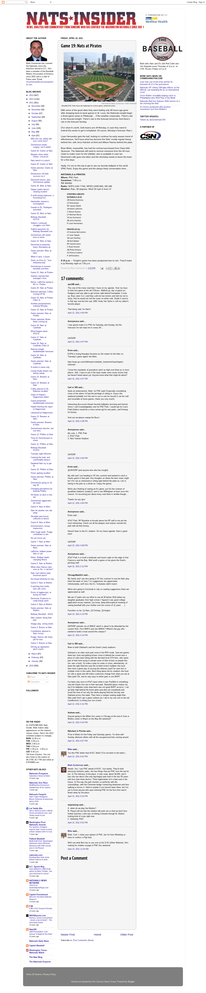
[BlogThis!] (110, 268)
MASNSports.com (37, 916)
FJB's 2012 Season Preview (40, 908)
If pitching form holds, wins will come (40, 587)
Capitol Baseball (36, 946)
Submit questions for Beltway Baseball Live (41, 230)
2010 (31, 666)
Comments (35, 682)
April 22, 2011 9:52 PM (78, 823)
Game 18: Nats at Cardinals (38, 326)
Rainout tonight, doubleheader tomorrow (42, 350)
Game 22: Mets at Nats (41, 241)
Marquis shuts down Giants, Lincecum (39, 155)
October (35, 113)
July (34, 124)
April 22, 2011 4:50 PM (78, 458)
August (35, 121)
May (34, 132)
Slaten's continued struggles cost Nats (40, 224)
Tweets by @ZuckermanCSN (152, 120)
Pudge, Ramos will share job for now (41, 638)
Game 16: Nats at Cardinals (38, 356)
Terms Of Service (33, 974)
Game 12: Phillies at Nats (42, 434)
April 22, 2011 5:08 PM (78, 545)
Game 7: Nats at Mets (40, 542)
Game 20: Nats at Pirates (42, 288)
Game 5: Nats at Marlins (41, 583)
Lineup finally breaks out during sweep (41, 372)
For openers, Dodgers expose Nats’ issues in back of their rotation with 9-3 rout (40, 829)
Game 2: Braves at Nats (41, 643)
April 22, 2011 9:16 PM (78, 796)
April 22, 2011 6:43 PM (78, 722)
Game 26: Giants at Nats (42, 151)
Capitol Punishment (38, 895)
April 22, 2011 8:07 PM (78, 741)
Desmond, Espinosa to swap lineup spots (41, 599)
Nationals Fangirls (37, 794)
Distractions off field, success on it (40, 175)
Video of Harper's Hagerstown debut (40, 396)
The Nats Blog (35, 957)
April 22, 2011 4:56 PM (78, 503)
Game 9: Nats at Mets (40, 507)
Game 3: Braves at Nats (41, 627)
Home (97, 934)
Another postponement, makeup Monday (41, 305)
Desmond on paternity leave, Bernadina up (40, 246)
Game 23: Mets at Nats (41, 213)
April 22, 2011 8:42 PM (78, 757)
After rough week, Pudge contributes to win (41, 533)
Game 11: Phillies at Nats (42, 444)
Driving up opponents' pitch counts (40, 648)
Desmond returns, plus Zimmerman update (41, 181)
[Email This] (107, 268)
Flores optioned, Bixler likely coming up (40, 320)
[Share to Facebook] (115, 268)
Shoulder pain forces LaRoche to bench (40, 517)
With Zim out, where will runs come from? (41, 140)
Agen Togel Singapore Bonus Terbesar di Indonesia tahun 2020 (41, 799)
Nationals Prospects (38, 774)
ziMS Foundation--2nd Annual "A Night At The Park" (40, 933)
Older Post (126, 934)
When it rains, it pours (40, 257)
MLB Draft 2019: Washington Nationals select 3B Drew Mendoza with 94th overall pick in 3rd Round (41, 844)
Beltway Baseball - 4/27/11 (39, 218)
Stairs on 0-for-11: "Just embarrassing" (41, 261)
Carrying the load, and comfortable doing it (40, 458)
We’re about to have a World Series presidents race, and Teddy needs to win (40, 813)
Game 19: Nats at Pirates (42, 310)
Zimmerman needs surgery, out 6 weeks (41, 146)
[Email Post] (102, 268)
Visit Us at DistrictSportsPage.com (38, 886)
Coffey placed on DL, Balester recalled (40, 390)
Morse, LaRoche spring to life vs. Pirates (42, 283)
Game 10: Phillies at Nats (42, 469)
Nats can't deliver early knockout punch (41, 574)
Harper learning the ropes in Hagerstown (42, 408)
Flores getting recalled (40, 473)
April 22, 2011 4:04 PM (78, 313)
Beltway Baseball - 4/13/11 (39, 449)
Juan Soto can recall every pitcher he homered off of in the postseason (156, 83)
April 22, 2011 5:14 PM (78, 635)
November (36, 110)
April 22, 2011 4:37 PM (78, 379)
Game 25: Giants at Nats (42, 164)
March (35, 654)
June (34, 128)
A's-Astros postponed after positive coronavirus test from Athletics (155, 108)
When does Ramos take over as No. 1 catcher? (42, 568)
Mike (70, 749)
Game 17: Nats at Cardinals (38, 338)
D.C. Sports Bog (36, 867)
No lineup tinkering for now (42, 579)
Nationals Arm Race (38, 783)
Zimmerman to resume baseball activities (41, 267)
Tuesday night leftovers (41, 454)
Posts (32, 677)
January (35, 661)
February (36, 657)
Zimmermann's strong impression (40, 527)
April (34, 136)
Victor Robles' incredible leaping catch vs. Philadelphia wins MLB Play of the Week (158, 97)
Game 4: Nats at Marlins (41, 604)
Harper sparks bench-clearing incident (40, 190)
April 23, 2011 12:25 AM (78, 849)
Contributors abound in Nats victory (40, 632)
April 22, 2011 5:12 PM (78, 566)
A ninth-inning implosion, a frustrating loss (42, 196)
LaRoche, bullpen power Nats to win (41, 552)
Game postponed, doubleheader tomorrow (42, 402)
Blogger (131, 982)
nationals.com (36, 855)
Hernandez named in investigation (40, 203)
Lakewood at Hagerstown (42, 413)
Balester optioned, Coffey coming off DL (42, 293)
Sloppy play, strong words (42, 624)
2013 (31, 95)
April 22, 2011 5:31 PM (78, 704)
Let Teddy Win (36, 808)
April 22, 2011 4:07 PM (78, 342)
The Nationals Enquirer (40, 962)
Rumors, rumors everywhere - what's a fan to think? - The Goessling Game (40, 920)
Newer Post (68, 934)
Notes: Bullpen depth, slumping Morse (40, 558)
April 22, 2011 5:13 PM (78, 614)
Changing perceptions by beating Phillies (41, 490)
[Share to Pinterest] (118, 268)
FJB (31, 906)
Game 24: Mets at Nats (41, 186)
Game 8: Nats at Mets (40, 522)
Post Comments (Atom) (83, 940)
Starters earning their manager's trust (40, 277)
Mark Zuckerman (75, 765)
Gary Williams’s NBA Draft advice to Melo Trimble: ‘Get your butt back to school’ (40, 871)
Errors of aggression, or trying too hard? (41, 593)
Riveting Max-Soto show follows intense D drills (39, 858)
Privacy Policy (49, 974)
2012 (31, 99)
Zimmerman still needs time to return (41, 236)
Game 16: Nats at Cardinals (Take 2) (40, 344)
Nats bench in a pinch (40, 160)
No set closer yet (38, 538)
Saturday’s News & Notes (39, 776)
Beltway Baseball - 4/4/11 (42, 614)
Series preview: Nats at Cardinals (41, 362)
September (37, 117)
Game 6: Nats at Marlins (41, 563)
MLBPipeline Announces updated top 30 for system (39, 786)
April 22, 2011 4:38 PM (78, 421)
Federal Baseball (37, 839)
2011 (31, 103)
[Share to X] (112, 268)
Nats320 (32, 929)
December (36, 106)
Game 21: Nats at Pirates (42, 272)
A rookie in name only (40, 367)
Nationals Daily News (39, 941)
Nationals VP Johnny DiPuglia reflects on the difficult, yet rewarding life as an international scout (159, 90)
